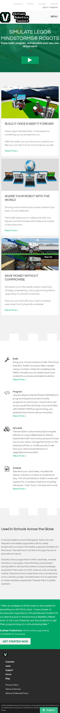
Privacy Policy (12, 685)
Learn (8, 666)
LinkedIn (54, 4)
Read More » (11, 151)
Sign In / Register (50, 7)
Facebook (17, 4)
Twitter (30, 4)
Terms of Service (13, 689)
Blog (8, 679)
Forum (9, 674)
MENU (54, 16)
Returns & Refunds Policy (17, 693)
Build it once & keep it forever (29, 123)
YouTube (42, 4)
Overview (10, 662)
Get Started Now (15, 641)
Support (9, 670)
